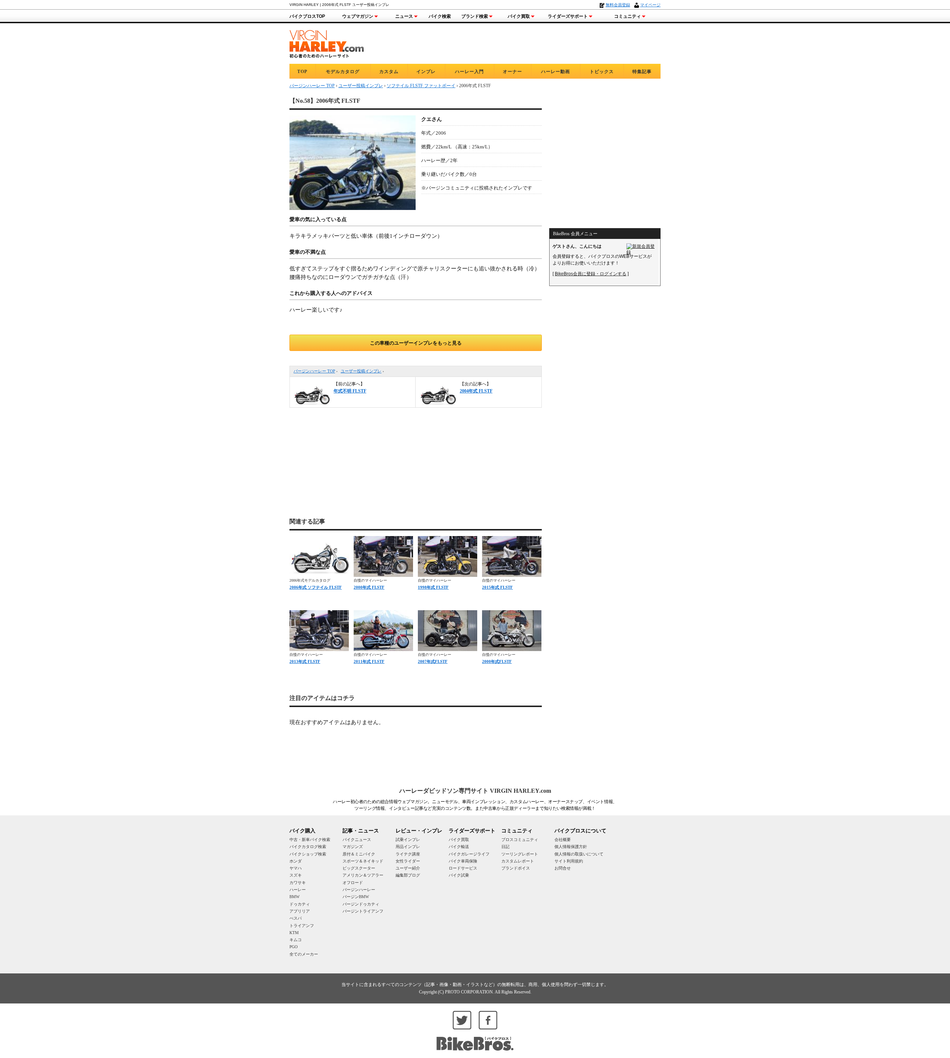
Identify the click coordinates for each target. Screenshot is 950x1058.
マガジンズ (353, 846)
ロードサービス (463, 868)
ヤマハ (295, 868)
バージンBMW (356, 896)
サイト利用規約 (568, 861)
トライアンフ (301, 925)
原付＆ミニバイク (359, 854)
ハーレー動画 (555, 71)
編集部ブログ (408, 875)
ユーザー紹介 (408, 868)
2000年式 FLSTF (369, 587)
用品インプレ (408, 846)
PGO (293, 946)
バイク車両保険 (463, 861)
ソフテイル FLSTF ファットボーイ (421, 85)
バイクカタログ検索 (307, 846)
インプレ (426, 71)
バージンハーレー (359, 889)
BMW (294, 896)
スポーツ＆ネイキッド (363, 861)
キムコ (295, 939)
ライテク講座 (408, 854)
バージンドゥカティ (361, 904)
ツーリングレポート (519, 854)
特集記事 (642, 71)
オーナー (512, 71)
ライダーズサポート (568, 16)
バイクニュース (357, 839)
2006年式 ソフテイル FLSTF (315, 587)
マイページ (650, 5)
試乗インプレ (408, 839)
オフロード (353, 882)
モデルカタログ (343, 71)
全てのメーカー (303, 954)
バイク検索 (440, 16)
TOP (302, 71)
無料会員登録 (618, 5)
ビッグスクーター (359, 868)
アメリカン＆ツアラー (363, 875)
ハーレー (297, 889)
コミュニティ (627, 16)
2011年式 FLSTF (369, 661)
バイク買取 (519, 16)
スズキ (295, 875)
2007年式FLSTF (433, 661)
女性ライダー (408, 861)
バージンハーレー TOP (314, 371)
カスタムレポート (517, 861)
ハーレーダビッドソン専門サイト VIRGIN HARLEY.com (475, 791)
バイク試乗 (459, 875)
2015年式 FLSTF (497, 587)
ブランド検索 (474, 16)
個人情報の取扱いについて (578, 854)
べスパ (295, 918)
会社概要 (562, 839)
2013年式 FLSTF (304, 661)
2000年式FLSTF (497, 661)
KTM (294, 932)
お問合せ (562, 868)
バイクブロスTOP (307, 16)
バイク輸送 (459, 846)
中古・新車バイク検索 (309, 839)
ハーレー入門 (469, 71)
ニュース (404, 16)
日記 (505, 846)
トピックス (602, 71)
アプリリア (299, 911)
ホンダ (295, 861)
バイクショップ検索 (307, 854)
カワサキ (297, 882)
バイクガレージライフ (469, 854)
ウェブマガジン (357, 16)
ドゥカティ (299, 904)
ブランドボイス (515, 868)
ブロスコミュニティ (519, 839)
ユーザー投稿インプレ (361, 371)
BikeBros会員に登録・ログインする (590, 273)
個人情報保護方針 (570, 846)
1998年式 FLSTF (433, 587)
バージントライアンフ (363, 911)
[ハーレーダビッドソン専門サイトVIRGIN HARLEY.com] (326, 43)
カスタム (389, 71)
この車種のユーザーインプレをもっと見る (416, 343)
